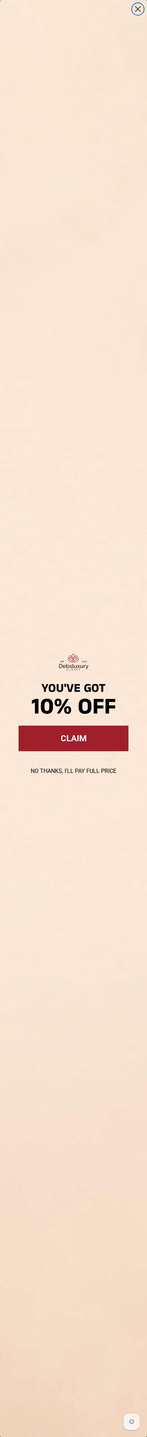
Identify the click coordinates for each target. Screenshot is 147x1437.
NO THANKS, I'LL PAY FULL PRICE (73, 771)
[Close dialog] (138, 9)
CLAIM (74, 738)
